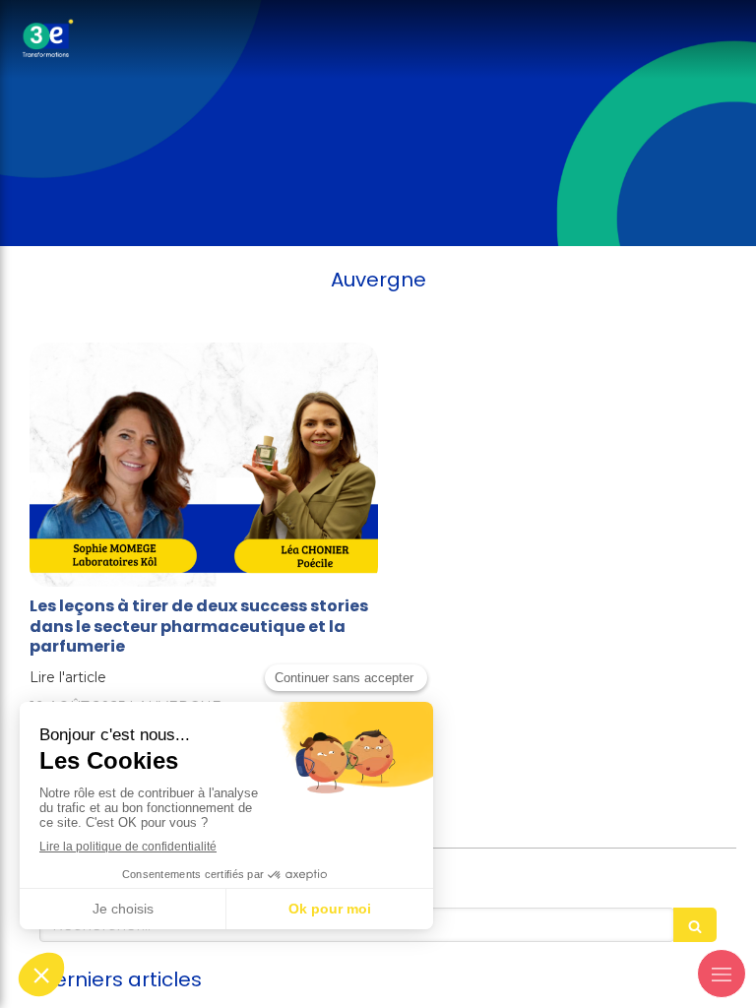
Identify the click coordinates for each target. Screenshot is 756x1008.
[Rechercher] (695, 925)
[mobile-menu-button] (721, 973)
